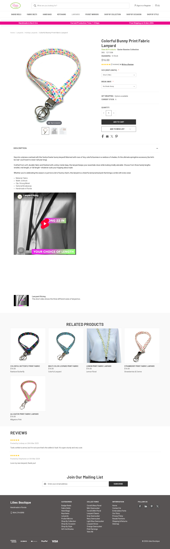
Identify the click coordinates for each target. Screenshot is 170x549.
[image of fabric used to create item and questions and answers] (63, 131)
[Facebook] (102, 136)
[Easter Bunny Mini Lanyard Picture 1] (45, 131)
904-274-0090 (18, 513)
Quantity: (105, 108)
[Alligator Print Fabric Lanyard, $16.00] (28, 393)
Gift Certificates (67, 529)
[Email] (107, 136)
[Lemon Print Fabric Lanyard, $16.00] (104, 345)
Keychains (61, 14)
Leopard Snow (92, 524)
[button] (127, 64)
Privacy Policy (117, 516)
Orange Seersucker (94, 526)
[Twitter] (112, 136)
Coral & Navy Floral (94, 506)
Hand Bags (47, 14)
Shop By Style (153, 14)
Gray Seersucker (93, 516)
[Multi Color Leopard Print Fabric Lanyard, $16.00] (66, 345)
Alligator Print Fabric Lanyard (24, 414)
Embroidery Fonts (119, 511)
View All (90, 532)
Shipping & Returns (119, 521)
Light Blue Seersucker (95, 521)
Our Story (116, 513)
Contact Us (116, 508)
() (158, 6)
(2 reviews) (115, 64)
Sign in (139, 6)
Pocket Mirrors (92, 14)
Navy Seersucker (93, 519)
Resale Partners (118, 519)
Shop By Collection (112, 14)
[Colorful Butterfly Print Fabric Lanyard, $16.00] (28, 345)
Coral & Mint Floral (94, 511)
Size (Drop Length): (109, 70)
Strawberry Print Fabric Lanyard (139, 366)
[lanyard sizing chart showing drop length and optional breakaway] (54, 131)
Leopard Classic (93, 513)
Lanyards (76, 14)
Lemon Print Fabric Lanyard (98, 366)
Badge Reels (16, 14)
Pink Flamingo (92, 529)
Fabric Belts (32, 14)
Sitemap (115, 524)
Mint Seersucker (93, 508)
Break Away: (106, 82)
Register (147, 6)
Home (114, 506)
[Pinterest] (116, 136)
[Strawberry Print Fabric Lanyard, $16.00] (142, 345)
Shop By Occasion (133, 14)
